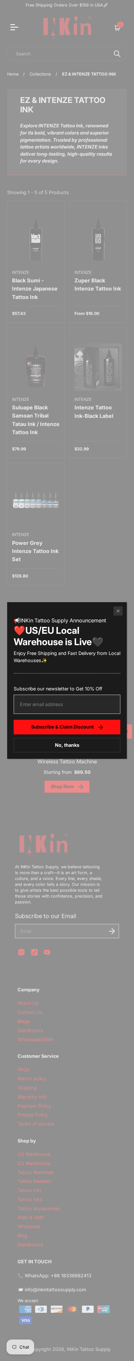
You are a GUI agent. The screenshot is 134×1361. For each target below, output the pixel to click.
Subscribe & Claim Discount (62, 727)
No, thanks (67, 745)
